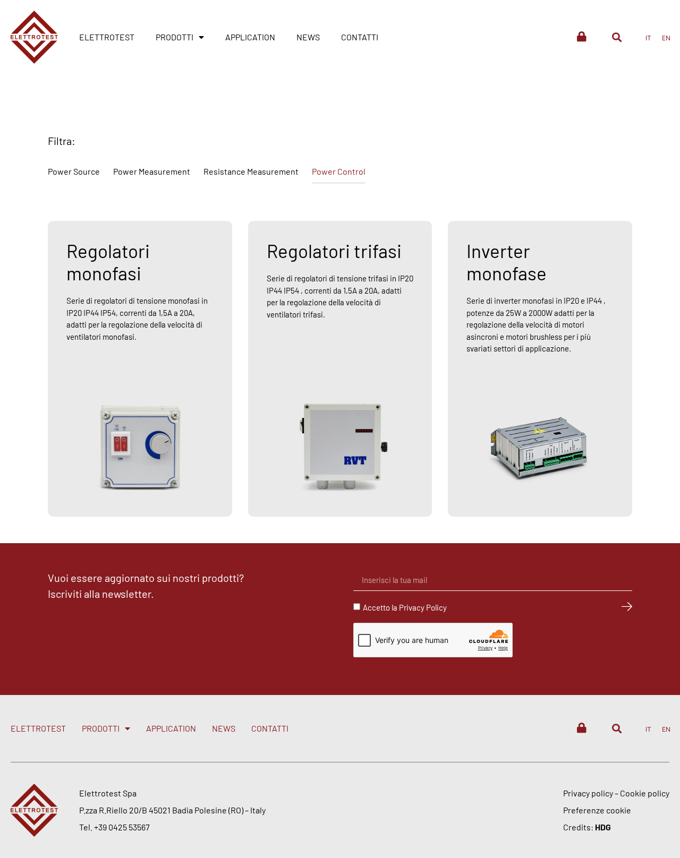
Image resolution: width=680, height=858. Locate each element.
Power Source (74, 171)
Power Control (339, 171)
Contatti (359, 37)
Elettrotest (106, 37)
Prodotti (174, 37)
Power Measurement (151, 171)
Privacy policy (588, 793)
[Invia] (627, 606)
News (308, 37)
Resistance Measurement (251, 171)
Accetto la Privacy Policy (405, 607)
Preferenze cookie (597, 810)
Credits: (587, 827)
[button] (616, 37)
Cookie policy (644, 793)
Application (250, 37)
